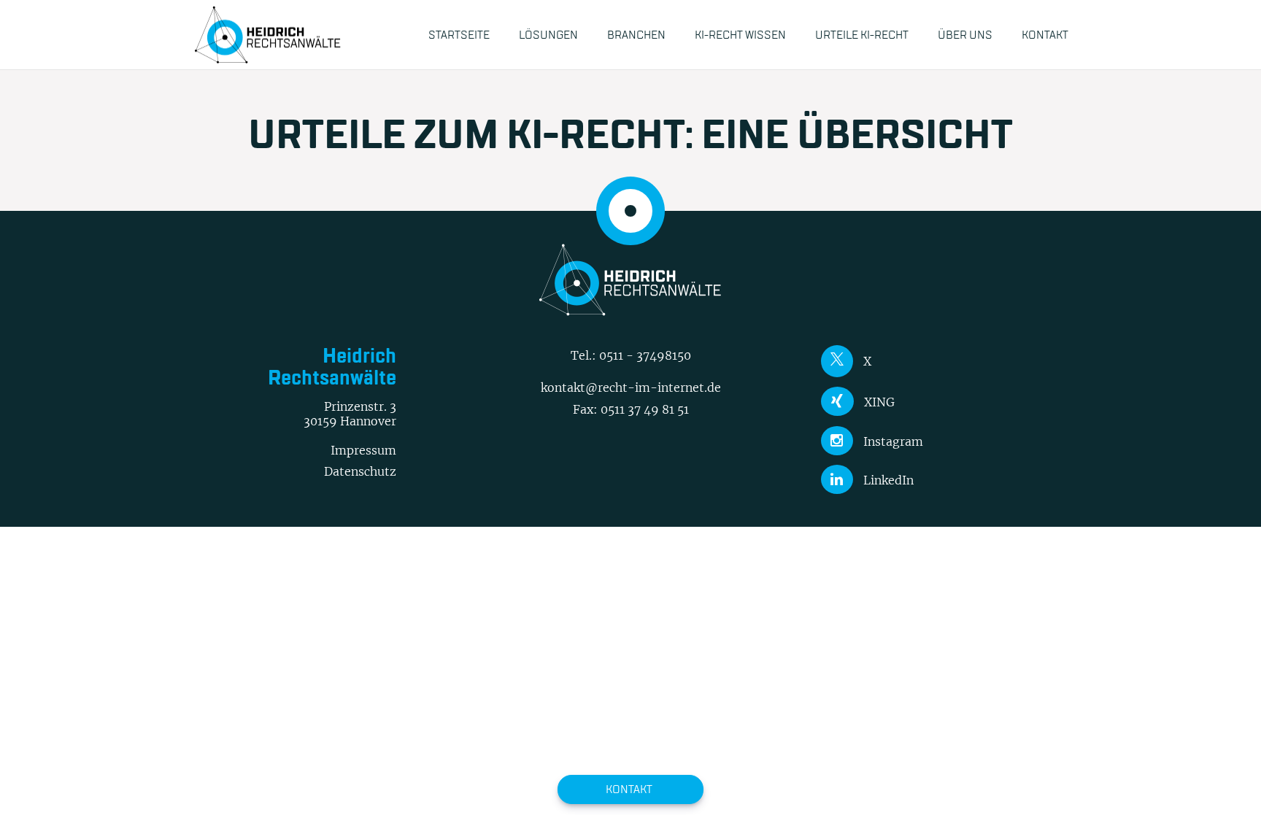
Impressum (363, 450)
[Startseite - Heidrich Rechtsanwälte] (268, 34)
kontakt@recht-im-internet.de (631, 387)
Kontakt (629, 789)
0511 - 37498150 (645, 355)
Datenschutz (360, 471)
